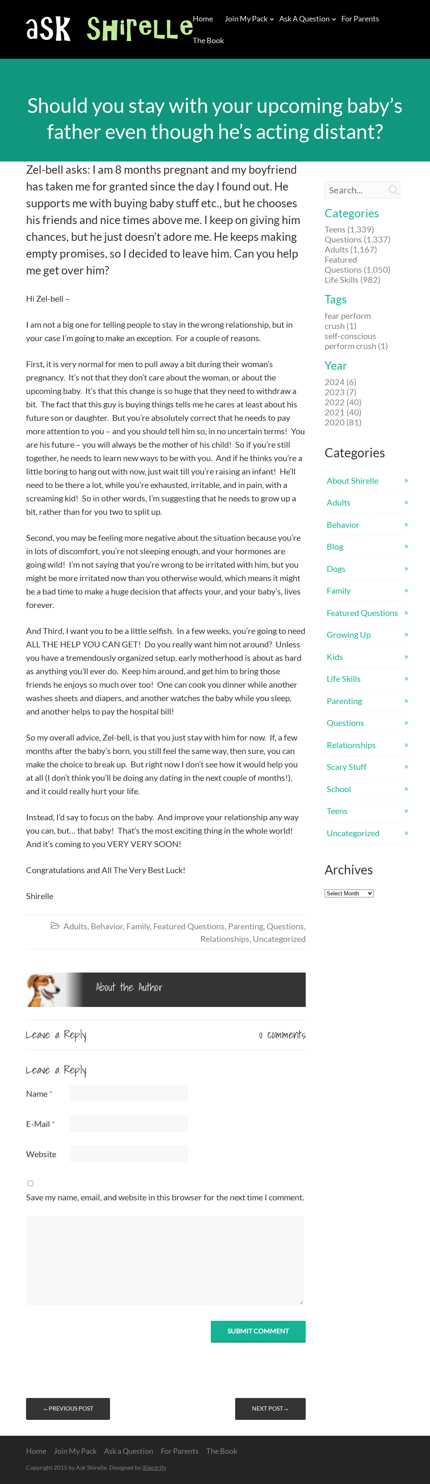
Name (39, 1093)
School (339, 789)
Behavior (107, 926)
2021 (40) (343, 412)
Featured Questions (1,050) (358, 264)
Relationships (224, 939)
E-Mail (40, 1124)
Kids (335, 657)
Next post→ (270, 1408)
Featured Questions (189, 926)
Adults (75, 926)
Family (138, 926)
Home (203, 18)
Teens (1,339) (349, 229)
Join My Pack (246, 18)
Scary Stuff (347, 767)
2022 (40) (343, 402)
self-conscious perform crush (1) (356, 341)
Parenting (245, 926)
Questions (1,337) (358, 239)
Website (41, 1154)
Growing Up (349, 634)
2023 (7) (341, 392)
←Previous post (68, 1408)
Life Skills (344, 678)
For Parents (360, 18)
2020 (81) (343, 422)
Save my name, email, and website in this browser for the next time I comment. (165, 1197)
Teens (337, 811)
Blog (335, 546)
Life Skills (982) (352, 279)
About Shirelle (352, 480)
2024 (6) (341, 382)
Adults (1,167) (351, 249)
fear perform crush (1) (348, 320)
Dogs (336, 568)
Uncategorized (279, 939)
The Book (208, 40)
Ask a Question (304, 18)
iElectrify (154, 1467)
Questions (285, 926)
